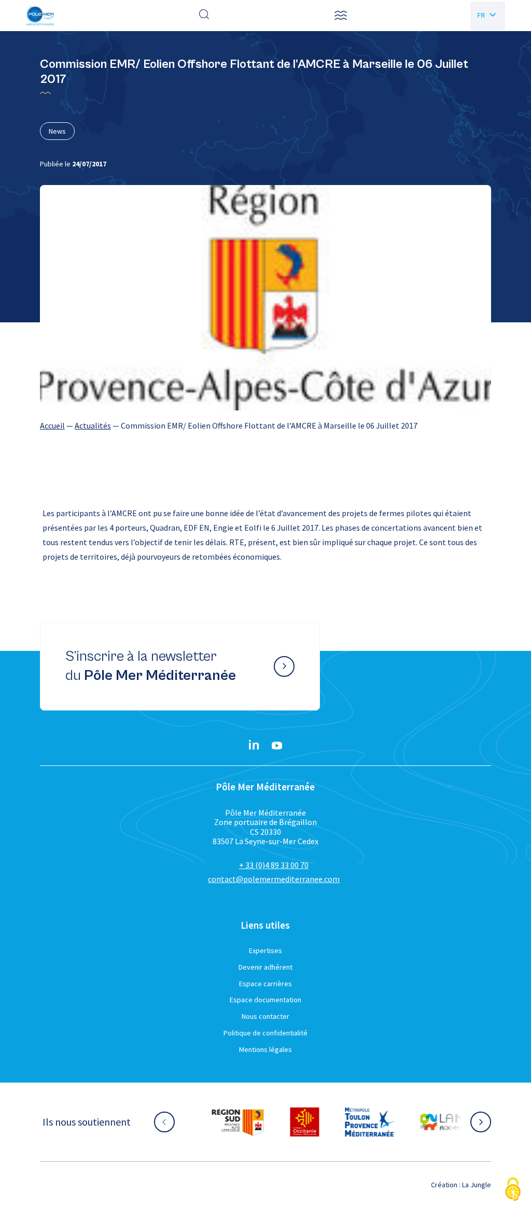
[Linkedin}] (254, 746)
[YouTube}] (277, 746)
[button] (340, 15)
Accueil (52, 425)
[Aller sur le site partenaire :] (235, 1121)
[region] (265, 425)
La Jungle (476, 1184)
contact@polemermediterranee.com (274, 879)
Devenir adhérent (265, 967)
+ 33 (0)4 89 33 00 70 (274, 865)
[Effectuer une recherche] (204, 15)
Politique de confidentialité (265, 1033)
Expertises (265, 950)
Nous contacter (265, 1016)
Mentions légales (265, 1049)
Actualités (93, 425)
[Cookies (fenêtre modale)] (513, 1190)
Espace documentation (265, 999)
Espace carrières (265, 983)
